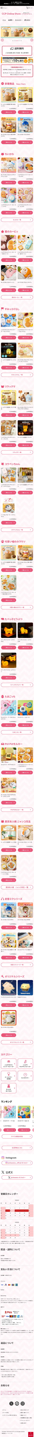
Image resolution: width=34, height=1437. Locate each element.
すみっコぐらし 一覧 (17, 375)
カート (31, 8)
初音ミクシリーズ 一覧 (17, 965)
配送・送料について (25, 1412)
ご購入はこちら (8, 112)
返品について (23, 1415)
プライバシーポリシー (25, 1420)
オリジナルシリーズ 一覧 (17, 1042)
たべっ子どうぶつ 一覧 (17, 685)
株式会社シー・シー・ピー (7, 1433)
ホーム (4, 1410)
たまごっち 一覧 (17, 732)
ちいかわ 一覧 (17, 220)
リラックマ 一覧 (17, 452)
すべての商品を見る (17, 1136)
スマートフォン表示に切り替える (10, 1415)
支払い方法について (25, 1410)
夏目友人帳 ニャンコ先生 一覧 (17, 887)
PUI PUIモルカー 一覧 (17, 810)
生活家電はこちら (17, 1148)
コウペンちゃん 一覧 (17, 530)
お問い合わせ (23, 1423)
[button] (12, 40)
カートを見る (6, 1412)
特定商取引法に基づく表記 (26, 1417)
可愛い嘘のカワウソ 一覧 (17, 607)
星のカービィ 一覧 (17, 297)
